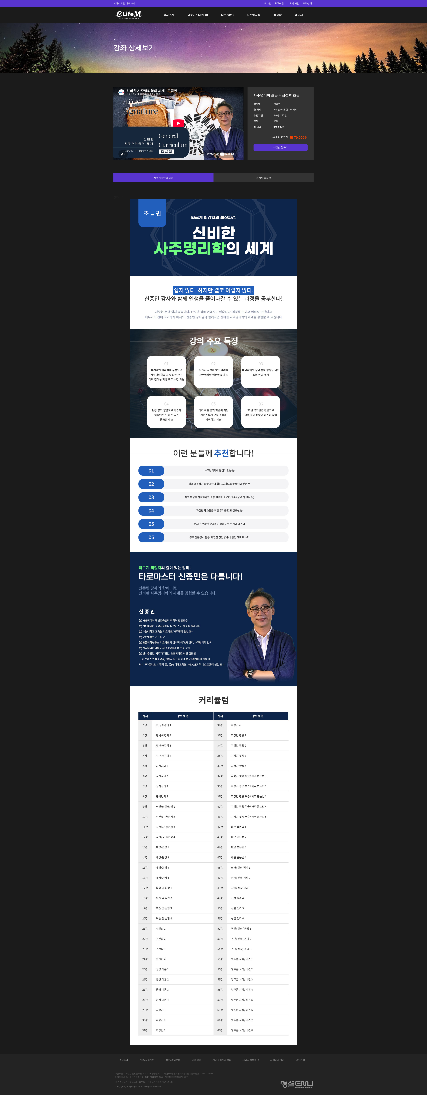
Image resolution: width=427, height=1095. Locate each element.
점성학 (278, 15)
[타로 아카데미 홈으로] (128, 11)
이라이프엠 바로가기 (124, 3)
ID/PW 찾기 (281, 3)
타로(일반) (227, 15)
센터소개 (123, 1059)
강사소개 (168, 15)
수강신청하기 (281, 147)
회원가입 (294, 3)
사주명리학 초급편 (163, 177)
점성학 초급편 (263, 177)
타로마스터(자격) (197, 15)
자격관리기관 (277, 1059)
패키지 (299, 15)
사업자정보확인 (251, 1059)
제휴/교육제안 (147, 1059)
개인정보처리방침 (221, 1059)
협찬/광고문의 (173, 1059)
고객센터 (307, 3)
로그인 (267, 3)
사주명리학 (253, 15)
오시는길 (300, 1059)
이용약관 (196, 1059)
